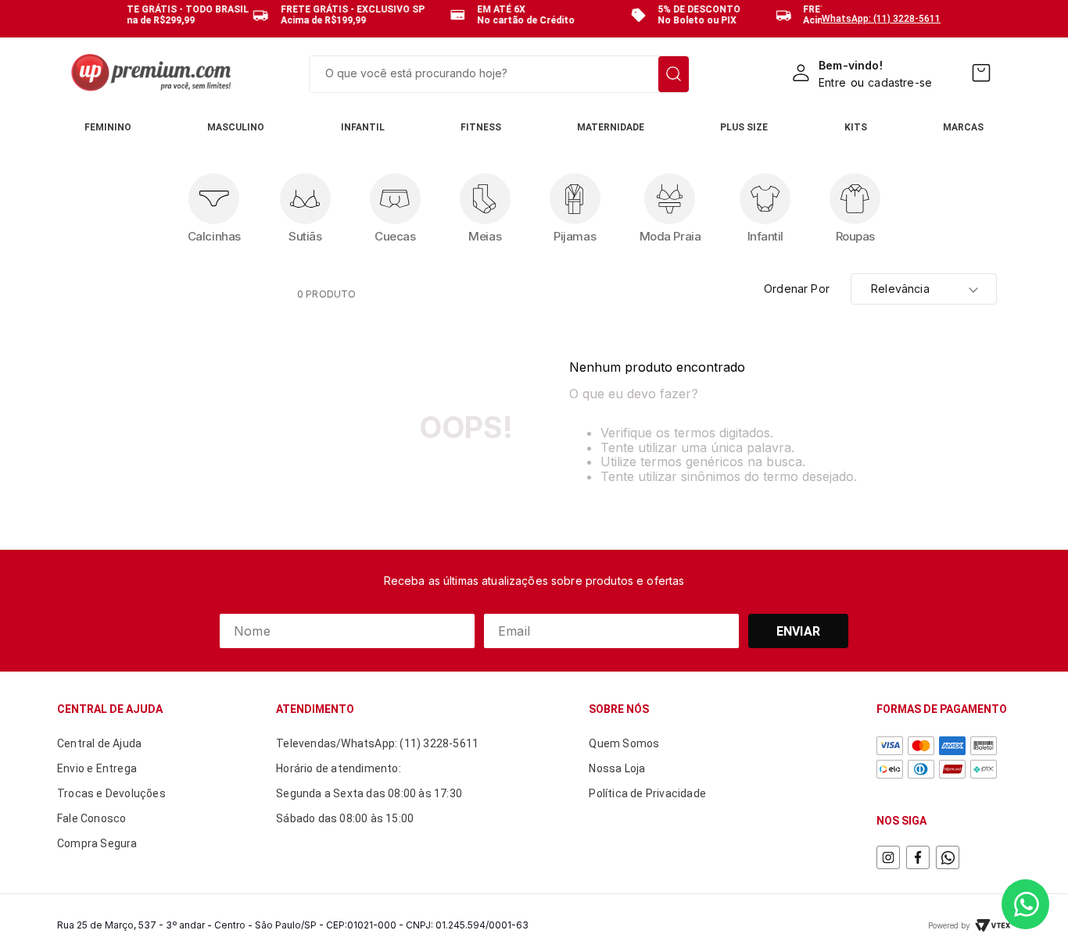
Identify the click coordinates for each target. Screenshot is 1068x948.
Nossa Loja (617, 768)
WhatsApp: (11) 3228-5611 (881, 18)
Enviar (798, 631)
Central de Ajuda (99, 743)
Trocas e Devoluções (111, 793)
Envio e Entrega (97, 768)
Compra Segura (97, 843)
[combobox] (499, 74)
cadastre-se (900, 82)
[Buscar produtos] (673, 74)
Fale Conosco (91, 818)
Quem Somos (624, 743)
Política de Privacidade (647, 793)
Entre (832, 82)
